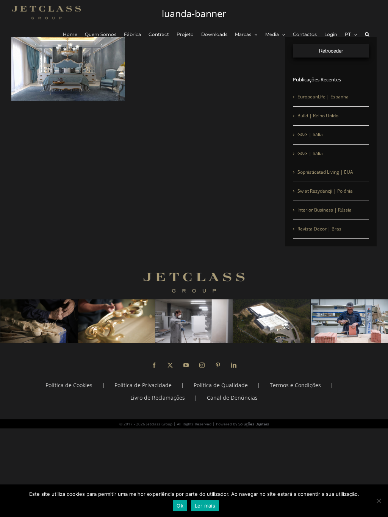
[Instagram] (202, 365)
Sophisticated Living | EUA (325, 172)
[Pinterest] (218, 365)
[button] (367, 34)
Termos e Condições (295, 385)
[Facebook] (154, 365)
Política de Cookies (68, 385)
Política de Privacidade (143, 385)
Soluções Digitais (253, 424)
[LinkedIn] (234, 365)
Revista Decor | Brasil (320, 229)
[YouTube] (186, 365)
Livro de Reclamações (157, 397)
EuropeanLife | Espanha (323, 96)
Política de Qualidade (221, 385)
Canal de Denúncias (232, 397)
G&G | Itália (310, 134)
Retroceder (331, 51)
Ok (180, 506)
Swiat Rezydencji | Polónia (325, 191)
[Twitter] (170, 365)
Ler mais (205, 506)
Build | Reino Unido (317, 115)
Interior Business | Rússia (324, 210)
